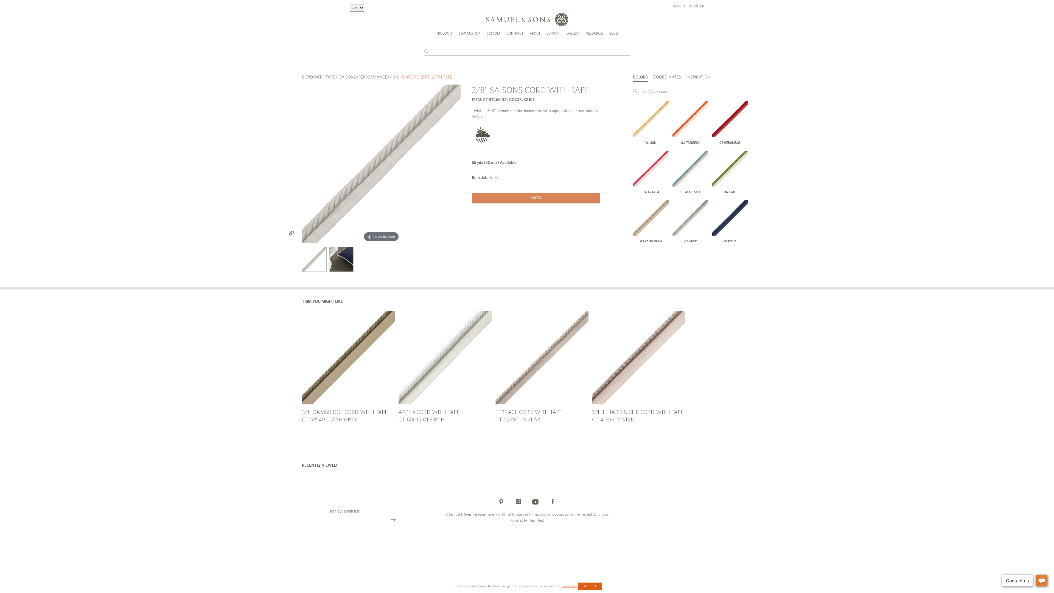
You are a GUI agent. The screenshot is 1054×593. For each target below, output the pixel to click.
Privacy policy (541, 514)
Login (536, 198)
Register (696, 6)
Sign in (679, 6)
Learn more (570, 586)
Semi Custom (469, 33)
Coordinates (667, 77)
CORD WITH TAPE (318, 77)
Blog (614, 33)
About (535, 33)
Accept (590, 586)
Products (444, 33)
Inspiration (698, 77)
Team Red (536, 520)
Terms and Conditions (592, 514)
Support (553, 33)
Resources (595, 33)
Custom (493, 33)
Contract (514, 33)
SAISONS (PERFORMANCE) (364, 77)
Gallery (573, 33)
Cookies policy (563, 514)
